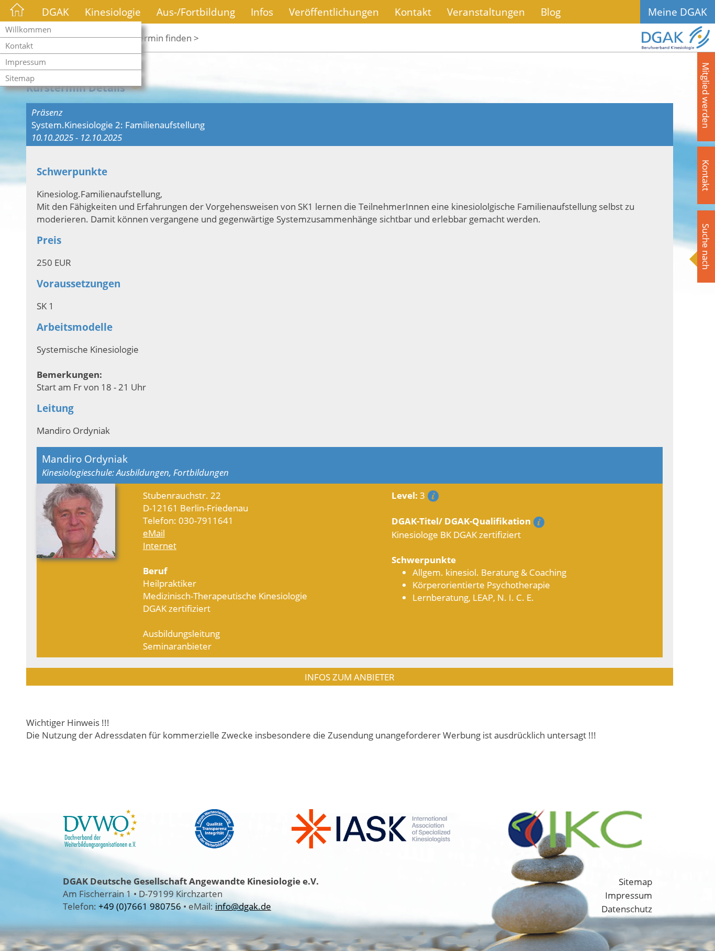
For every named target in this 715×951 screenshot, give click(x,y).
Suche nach (706, 246)
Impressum (25, 62)
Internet (159, 545)
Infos (262, 11)
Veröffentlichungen (334, 11)
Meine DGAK (677, 11)
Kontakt (19, 45)
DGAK (55, 11)
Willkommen (28, 29)
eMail (154, 533)
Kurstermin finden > (158, 37)
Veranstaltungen (486, 11)
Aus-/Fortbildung (196, 11)
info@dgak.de (243, 906)
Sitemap (20, 78)
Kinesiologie (113, 11)
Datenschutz (626, 908)
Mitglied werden (706, 95)
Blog (551, 11)
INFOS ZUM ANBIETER (350, 676)
